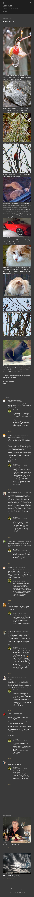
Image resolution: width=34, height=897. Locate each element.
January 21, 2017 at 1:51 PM (22, 631)
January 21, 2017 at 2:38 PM (19, 648)
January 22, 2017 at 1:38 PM (21, 677)
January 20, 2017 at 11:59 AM (21, 435)
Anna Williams (21, 892)
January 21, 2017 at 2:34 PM (19, 613)
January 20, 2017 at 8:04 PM (19, 567)
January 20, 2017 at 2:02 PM (20, 411)
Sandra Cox (11, 677)
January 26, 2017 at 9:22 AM (15, 715)
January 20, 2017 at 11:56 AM (15, 401)
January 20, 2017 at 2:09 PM (20, 518)
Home (5, 11)
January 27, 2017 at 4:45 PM (20, 740)
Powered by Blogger (18, 889)
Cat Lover (15, 409)
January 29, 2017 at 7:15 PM (20, 762)
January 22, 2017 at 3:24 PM (20, 691)
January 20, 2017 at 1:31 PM (24, 492)
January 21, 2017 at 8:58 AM (19, 581)
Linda (9, 604)
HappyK (10, 567)
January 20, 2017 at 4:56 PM (20, 550)
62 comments (10, 878)
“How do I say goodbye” (13, 844)
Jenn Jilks (10, 762)
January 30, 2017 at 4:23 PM (20, 768)
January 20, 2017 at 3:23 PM (24, 541)
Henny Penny (11, 631)
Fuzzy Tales (11, 435)
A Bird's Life (7, 6)
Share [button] (4, 391)
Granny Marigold (12, 541)
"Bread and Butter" (11, 876)
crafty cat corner (12, 492)
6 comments (10, 847)
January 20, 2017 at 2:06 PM (20, 465)
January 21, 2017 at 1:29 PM (17, 604)
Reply (9, 431)
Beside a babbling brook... (15, 713)
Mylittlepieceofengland (14, 400)
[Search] (30, 2)
